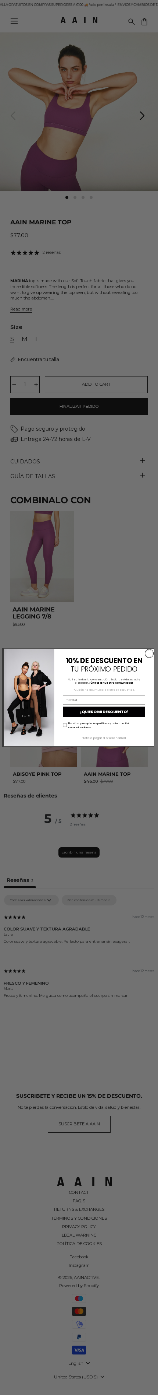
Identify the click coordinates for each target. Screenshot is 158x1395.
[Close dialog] (149, 653)
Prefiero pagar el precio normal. (104, 738)
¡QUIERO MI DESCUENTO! (104, 712)
